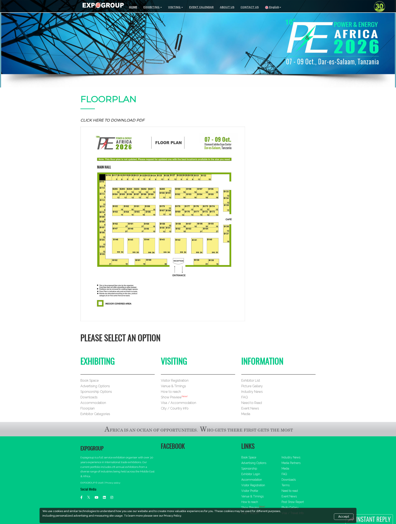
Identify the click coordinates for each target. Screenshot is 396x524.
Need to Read (251, 403)
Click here (92, 120)
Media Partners (291, 463)
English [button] (274, 7)
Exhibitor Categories (95, 414)
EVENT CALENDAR (201, 7)
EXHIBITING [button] (151, 7)
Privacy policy (112, 482)
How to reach (171, 392)
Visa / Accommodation (178, 403)
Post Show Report (293, 502)
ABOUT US (227, 7)
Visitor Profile (249, 490)
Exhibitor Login (250, 474)
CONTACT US (249, 7)
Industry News (252, 392)
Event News (250, 408)
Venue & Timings (173, 386)
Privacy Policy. (173, 515)
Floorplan (87, 408)
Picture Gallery (252, 386)
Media (245, 414)
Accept (343, 516)
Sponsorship (249, 468)
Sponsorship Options (96, 392)
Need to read (290, 490)
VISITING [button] (174, 7)
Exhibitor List (250, 380)
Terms (286, 485)
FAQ (244, 397)
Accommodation (93, 403)
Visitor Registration (175, 380)
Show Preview (171, 397)
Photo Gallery (290, 507)
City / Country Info (175, 408)
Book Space (89, 380)
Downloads (89, 397)
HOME (133, 7)
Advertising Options (95, 386)
